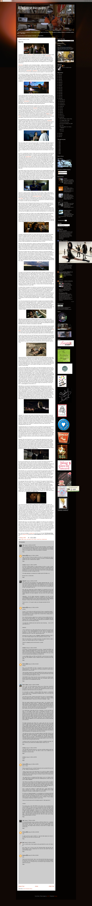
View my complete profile (66, 67)
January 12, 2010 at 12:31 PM (30, 545)
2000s (22, 539)
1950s (60, 143)
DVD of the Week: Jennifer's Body (66, 118)
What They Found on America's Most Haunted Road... (68, 275)
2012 (60, 95)
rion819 (48, 896)
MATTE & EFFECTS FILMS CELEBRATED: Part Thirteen (67, 284)
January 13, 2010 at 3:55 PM (31, 757)
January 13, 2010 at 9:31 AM (33, 663)
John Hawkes (26, 101)
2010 (60, 98)
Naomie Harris (28, 156)
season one (50, 120)
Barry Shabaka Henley (37, 196)
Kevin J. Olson (25, 684)
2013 (60, 93)
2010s (60, 152)
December (62, 99)
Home (36, 886)
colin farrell (29, 539)
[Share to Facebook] (34, 537)
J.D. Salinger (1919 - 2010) (64, 120)
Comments (61, 173)
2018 (60, 85)
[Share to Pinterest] (35, 537)
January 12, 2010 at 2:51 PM (32, 580)
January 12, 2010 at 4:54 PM (31, 647)
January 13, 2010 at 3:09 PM (33, 684)
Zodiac (59, 45)
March (61, 114)
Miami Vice (62, 129)
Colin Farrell (29, 70)
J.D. (64, 65)
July (61, 107)
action (25, 539)
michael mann (44, 539)
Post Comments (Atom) (28, 888)
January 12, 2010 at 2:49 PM (31, 564)
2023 (60, 77)
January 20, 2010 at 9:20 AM (33, 855)
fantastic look (25, 534)
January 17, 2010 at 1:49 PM (30, 820)
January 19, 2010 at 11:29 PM (29, 842)
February (61, 115)
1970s (60, 146)
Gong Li (47, 113)
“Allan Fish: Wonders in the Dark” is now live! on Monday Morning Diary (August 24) (65, 232)
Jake (23, 545)
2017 (60, 87)
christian (24, 564)
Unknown (24, 555)
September (62, 104)
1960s (60, 145)
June (61, 109)
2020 (60, 82)
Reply (23, 551)
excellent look (31, 533)
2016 (60, 88)
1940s (60, 142)
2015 (60, 90)
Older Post (51, 886)
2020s (60, 153)
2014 (60, 92)
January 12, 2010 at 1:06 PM (33, 555)
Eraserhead (66, 202)
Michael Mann (48, 55)
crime (32, 539)
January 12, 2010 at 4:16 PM (33, 607)
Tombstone (66, 186)
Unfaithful (65, 178)
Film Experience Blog (63, 293)
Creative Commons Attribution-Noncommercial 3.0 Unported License (64, 309)
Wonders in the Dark (63, 230)
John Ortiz (35, 108)
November (62, 101)
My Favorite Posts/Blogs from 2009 (66, 123)
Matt (23, 842)
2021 (60, 80)
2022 (60, 79)
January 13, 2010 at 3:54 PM (31, 747)
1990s (60, 149)
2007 (60, 136)
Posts (60, 171)
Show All (72, 301)
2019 (60, 84)
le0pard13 (24, 580)
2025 (60, 74)
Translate (66, 226)
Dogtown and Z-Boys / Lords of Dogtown (68, 211)
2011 (60, 96)
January (61, 117)
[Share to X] (33, 537)
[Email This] (30, 537)
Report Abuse (61, 156)
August (61, 106)
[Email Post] (28, 537)
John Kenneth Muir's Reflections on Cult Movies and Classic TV (66, 272)
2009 (60, 133)
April (61, 112)
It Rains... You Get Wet (63, 240)
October (61, 103)
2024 (60, 76)
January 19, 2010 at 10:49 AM (33, 832)
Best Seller (62, 125)
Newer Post (21, 886)
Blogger (55, 896)
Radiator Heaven (32, 8)
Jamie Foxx (35, 70)
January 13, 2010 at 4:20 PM (33, 764)
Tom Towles (20, 198)
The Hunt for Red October (64, 122)
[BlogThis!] (32, 537)
